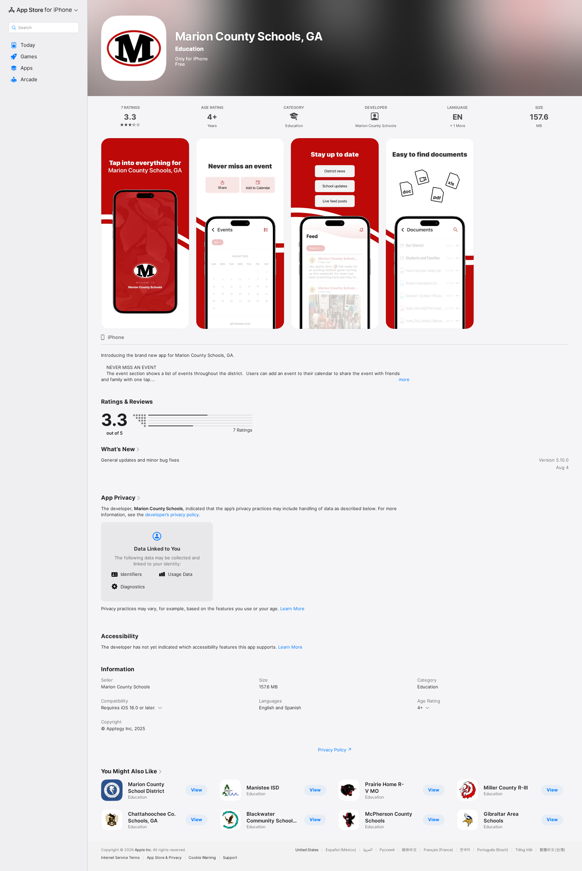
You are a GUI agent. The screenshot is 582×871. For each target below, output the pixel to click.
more (404, 379)
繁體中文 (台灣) (552, 850)
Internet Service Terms (120, 858)
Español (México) (341, 850)
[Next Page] (575, 805)
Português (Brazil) (492, 850)
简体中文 (409, 850)
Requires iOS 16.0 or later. (128, 707)
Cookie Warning (202, 858)
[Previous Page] (94, 805)
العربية (368, 850)
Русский (387, 850)
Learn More (292, 608)
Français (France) (438, 850)
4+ (420, 707)
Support (230, 858)
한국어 (465, 850)
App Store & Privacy (164, 858)
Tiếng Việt (523, 850)
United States (307, 850)
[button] (43, 45)
